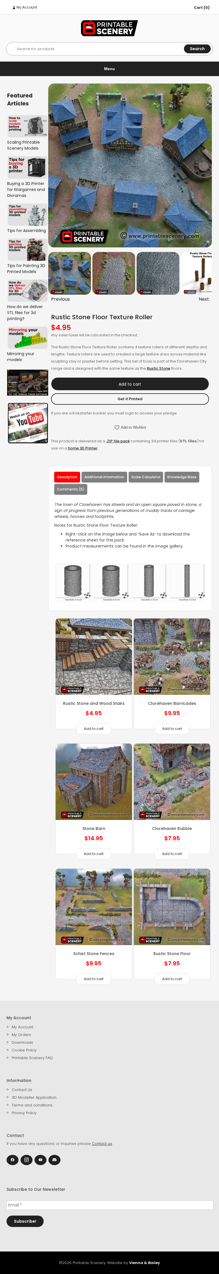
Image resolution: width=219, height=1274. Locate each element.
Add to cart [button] (94, 728)
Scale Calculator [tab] (145, 477)
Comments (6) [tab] (70, 489)
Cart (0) (202, 7)
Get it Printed (129, 399)
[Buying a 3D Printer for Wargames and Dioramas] (28, 167)
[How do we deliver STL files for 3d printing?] (28, 291)
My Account (26, 7)
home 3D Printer (83, 448)
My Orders (21, 1034)
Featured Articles (20, 99)
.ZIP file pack (118, 441)
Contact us (102, 1143)
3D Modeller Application (34, 1097)
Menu (109, 68)
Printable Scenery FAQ (32, 1058)
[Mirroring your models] (28, 338)
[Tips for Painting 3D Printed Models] (28, 250)
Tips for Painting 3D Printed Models (26, 268)
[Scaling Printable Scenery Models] (28, 126)
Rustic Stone (158, 368)
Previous (60, 299)
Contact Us (22, 1089)
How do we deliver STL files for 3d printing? (25, 312)
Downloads (22, 1042)
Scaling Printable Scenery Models (23, 145)
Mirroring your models (20, 357)
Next (204, 299)
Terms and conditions (32, 1105)
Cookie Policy (24, 1050)
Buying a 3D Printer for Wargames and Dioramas (26, 189)
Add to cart (130, 384)
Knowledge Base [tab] (181, 477)
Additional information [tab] (104, 477)
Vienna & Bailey (144, 1262)
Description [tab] (67, 477)
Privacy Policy (24, 1113)
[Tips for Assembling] (28, 214)
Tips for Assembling (26, 230)
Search (197, 49)
